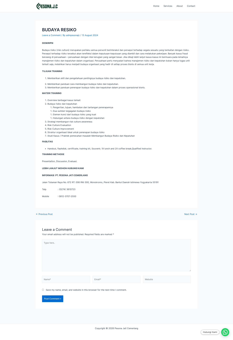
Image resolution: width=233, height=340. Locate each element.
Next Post (190, 214)
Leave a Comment (51, 35)
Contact (191, 6)
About (180, 6)
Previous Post (44, 214)
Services (168, 6)
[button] (225, 332)
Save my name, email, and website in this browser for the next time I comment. (86, 290)
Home (156, 6)
